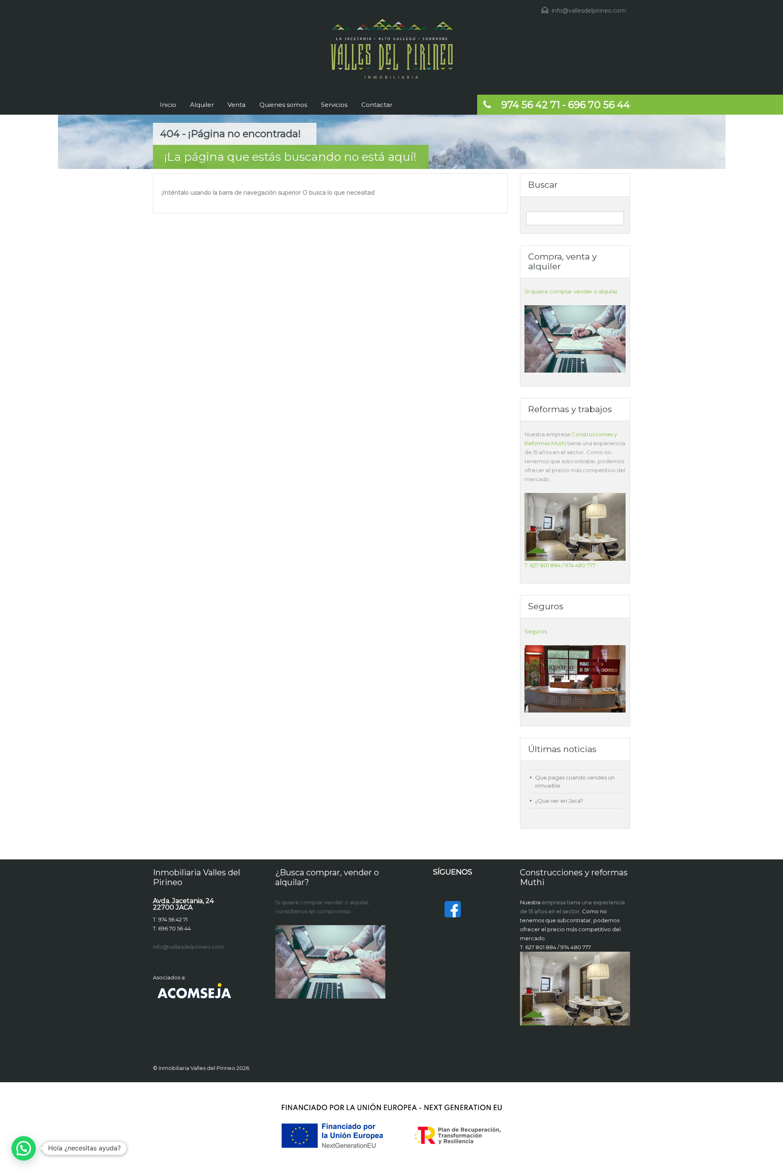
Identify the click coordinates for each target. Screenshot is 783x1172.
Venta (237, 105)
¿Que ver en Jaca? (559, 800)
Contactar (376, 105)
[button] (23, 1148)
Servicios (334, 105)
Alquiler (202, 105)
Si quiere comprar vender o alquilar (571, 291)
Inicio (168, 105)
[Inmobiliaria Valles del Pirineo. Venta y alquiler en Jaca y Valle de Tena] (391, 49)
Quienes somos (283, 105)
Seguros (535, 631)
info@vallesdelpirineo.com (589, 10)
